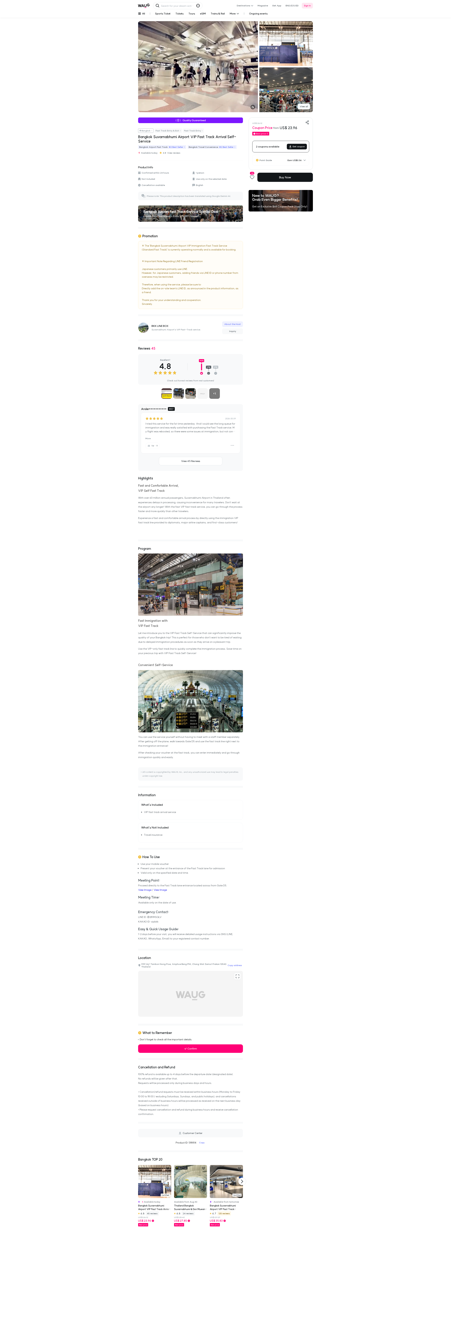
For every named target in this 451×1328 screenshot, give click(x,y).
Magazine (263, 5)
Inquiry (232, 331)
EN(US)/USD (292, 5)
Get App (276, 5)
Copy (202, 1142)
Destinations (243, 5)
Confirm (192, 1048)
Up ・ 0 (154, 445)
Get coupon (298, 146)
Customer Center (192, 1133)
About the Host (232, 324)
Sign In (307, 5)
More (148, 438)
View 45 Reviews (190, 461)
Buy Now (285, 177)
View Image (145, 889)
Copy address (235, 965)
